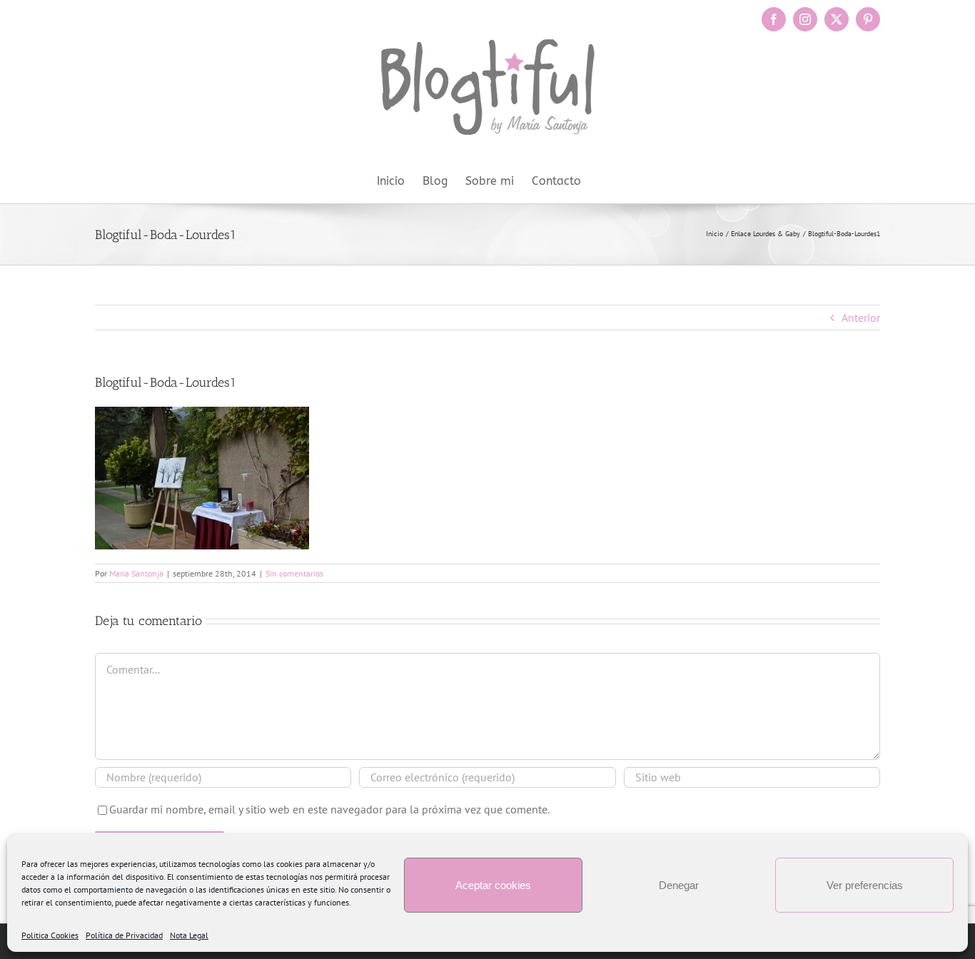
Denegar (679, 885)
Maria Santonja (136, 573)
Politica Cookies (50, 935)
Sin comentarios (294, 573)
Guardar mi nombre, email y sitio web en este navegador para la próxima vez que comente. (329, 809)
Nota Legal (189, 935)
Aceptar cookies (493, 885)
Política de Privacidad (124, 935)
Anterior (861, 317)
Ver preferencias (865, 885)
